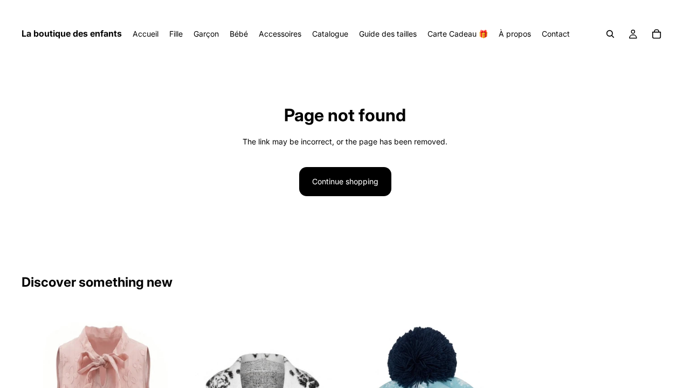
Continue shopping (345, 181)
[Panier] (656, 34)
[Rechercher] (610, 34)
